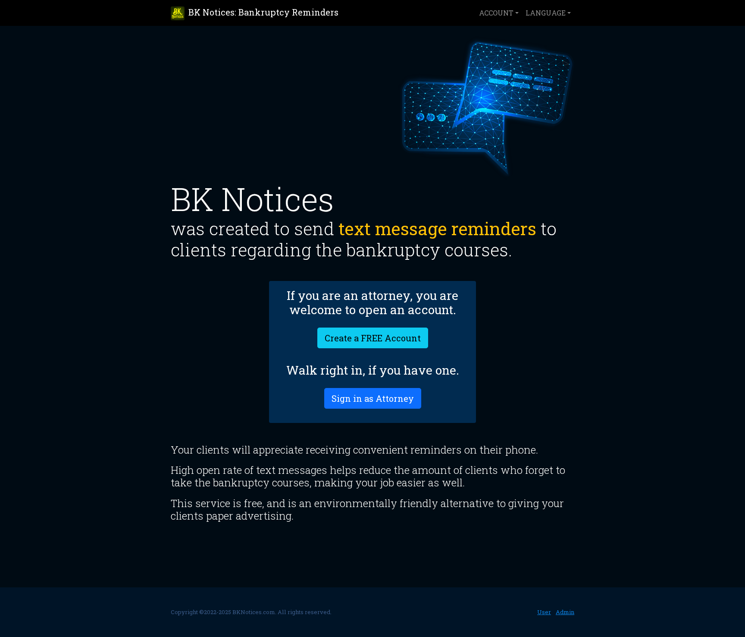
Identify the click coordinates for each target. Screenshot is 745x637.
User (544, 612)
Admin (565, 612)
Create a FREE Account (373, 338)
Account (496, 12)
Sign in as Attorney (373, 398)
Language (546, 12)
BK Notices (262, 12)
